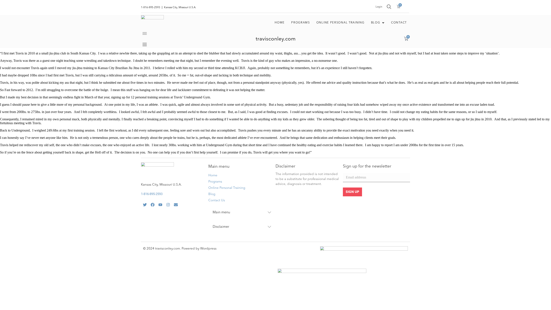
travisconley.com (276, 39)
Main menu (221, 212)
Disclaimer (221, 227)
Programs (300, 22)
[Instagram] (168, 205)
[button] (378, 23)
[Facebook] (152, 205)
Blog (375, 22)
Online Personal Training (340, 22)
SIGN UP (352, 192)
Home (280, 22)
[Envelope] (176, 205)
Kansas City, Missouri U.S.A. (161, 184)
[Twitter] (145, 205)
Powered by (191, 248)
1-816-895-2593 (152, 194)
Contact (399, 22)
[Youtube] (160, 205)
